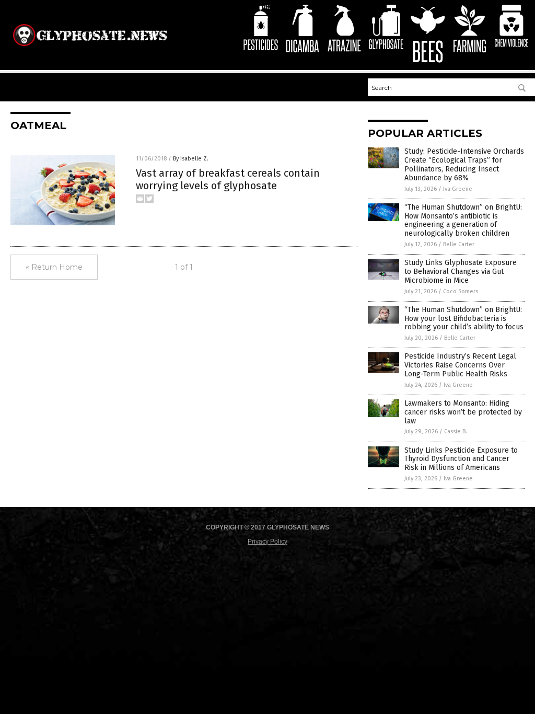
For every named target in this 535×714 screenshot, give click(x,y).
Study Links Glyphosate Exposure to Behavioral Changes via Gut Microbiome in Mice (460, 271)
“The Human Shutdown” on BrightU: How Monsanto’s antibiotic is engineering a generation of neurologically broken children (463, 220)
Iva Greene (457, 189)
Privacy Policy (267, 541)
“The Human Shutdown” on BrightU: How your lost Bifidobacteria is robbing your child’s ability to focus (464, 318)
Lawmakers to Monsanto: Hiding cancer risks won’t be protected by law (463, 412)
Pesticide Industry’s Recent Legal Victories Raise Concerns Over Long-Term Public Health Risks (460, 365)
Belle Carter (458, 244)
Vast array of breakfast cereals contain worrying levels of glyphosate (228, 179)
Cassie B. (455, 431)
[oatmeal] (89, 46)
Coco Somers (460, 291)
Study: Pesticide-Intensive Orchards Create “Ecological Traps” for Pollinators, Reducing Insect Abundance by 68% (464, 164)
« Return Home (54, 267)
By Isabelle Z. (190, 158)
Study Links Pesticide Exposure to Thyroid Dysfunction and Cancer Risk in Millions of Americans (461, 459)
